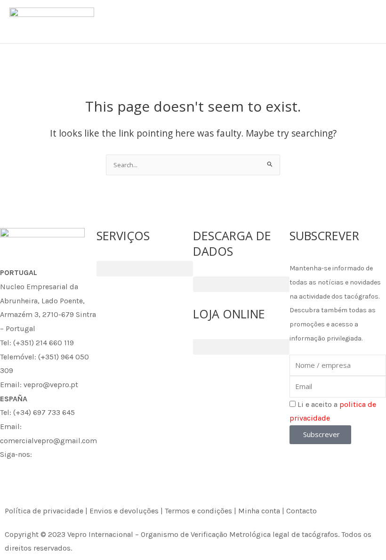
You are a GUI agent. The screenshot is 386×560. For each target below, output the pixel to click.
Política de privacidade (44, 510)
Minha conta (259, 510)
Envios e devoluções (124, 510)
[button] (144, 268)
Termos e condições (198, 510)
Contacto (301, 510)
